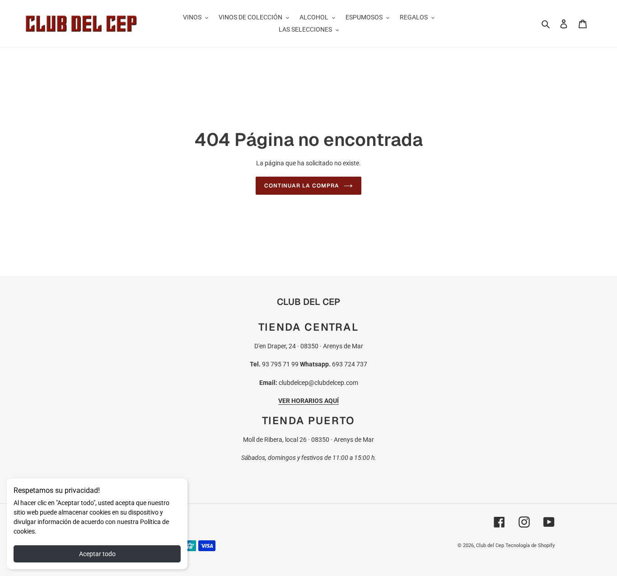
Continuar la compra (301, 185)
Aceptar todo (97, 553)
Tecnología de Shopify (530, 545)
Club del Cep (490, 545)
